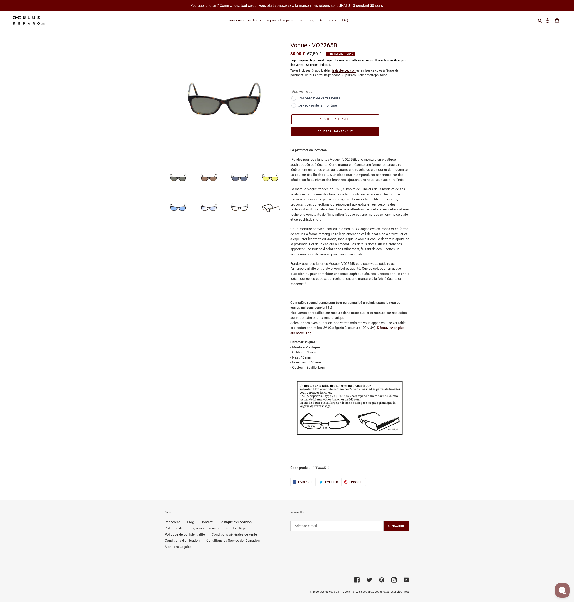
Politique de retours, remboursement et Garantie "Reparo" (207, 528)
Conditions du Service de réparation (233, 541)
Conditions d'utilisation (182, 541)
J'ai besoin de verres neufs (319, 98)
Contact (207, 522)
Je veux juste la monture (317, 105)
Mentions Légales (178, 547)
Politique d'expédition (235, 522)
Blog (190, 522)
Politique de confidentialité (185, 534)
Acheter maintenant (335, 131)
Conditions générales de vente (234, 534)
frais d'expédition (344, 70)
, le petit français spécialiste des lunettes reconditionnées (375, 591)
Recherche (172, 522)
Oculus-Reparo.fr (330, 591)
